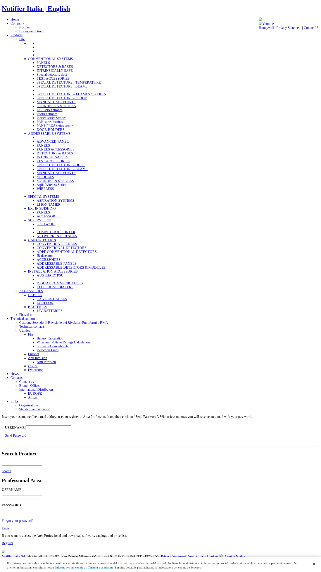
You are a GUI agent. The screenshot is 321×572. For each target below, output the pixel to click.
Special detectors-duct (52, 74)
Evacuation (35, 370)
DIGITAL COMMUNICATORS (60, 283)
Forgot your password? (18, 521)
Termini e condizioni (101, 567)
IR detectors (45, 255)
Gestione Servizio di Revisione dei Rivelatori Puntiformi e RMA (63, 322)
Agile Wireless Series (51, 185)
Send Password (15, 435)
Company (17, 23)
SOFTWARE (46, 224)
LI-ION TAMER (48, 204)
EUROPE (35, 393)
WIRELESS (45, 189)
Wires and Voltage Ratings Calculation (63, 342)
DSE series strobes (49, 110)
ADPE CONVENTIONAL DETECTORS (67, 252)
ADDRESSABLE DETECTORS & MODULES (71, 267)
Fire (22, 39)
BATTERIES (37, 307)
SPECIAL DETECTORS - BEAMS (62, 86)
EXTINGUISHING (42, 208)
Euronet (33, 354)
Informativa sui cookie (69, 567)
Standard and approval (34, 409)
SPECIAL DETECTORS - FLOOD (62, 98)
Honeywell (266, 28)
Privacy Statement (288, 28)
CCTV (33, 366)
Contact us (26, 381)
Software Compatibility (53, 346)
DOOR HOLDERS (50, 129)
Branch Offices (29, 385)
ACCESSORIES (48, 216)
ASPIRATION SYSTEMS (55, 200)
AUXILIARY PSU (50, 275)
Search (6, 471)
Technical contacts (32, 326)
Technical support (22, 318)
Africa (32, 397)
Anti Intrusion (37, 358)
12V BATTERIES (49, 311)
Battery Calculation (50, 338)
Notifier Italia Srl (13, 556)
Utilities (24, 330)
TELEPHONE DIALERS (55, 287)
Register (7, 543)
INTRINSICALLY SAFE (55, 70)
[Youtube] (266, 24)
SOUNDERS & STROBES (56, 106)
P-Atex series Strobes (51, 118)
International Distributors (36, 389)
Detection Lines (48, 350)
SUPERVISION (39, 220)
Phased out (26, 315)
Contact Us (311, 28)
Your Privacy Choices (203, 556)
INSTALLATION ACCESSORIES (53, 271)
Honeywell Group (31, 31)
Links (14, 401)
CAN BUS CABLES (52, 299)
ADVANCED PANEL (53, 141)
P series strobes (47, 114)
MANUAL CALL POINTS (56, 102)
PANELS (43, 63)
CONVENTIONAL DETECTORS (61, 248)
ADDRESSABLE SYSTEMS (49, 133)
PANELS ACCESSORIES (55, 149)
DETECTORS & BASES (55, 66)
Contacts (16, 378)
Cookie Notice (235, 556)
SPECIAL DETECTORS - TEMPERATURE (69, 82)
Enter (5, 528)
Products (16, 35)
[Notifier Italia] (260, 20)
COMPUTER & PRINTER (56, 232)
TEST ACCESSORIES (53, 78)
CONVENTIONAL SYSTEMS (50, 59)
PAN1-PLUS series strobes (55, 126)
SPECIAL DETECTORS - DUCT (61, 165)
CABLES (35, 295)
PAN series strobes (50, 122)
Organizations (28, 405)
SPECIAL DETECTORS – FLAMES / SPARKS (71, 94)
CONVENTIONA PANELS (57, 244)
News (14, 374)
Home (14, 19)
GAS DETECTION (42, 240)
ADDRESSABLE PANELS (57, 263)
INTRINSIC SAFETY (53, 157)
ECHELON (45, 303)
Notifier (24, 27)
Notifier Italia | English (36, 8)
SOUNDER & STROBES (55, 181)
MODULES (45, 177)
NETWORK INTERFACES (57, 236)
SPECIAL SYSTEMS (43, 196)
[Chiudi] (314, 564)
